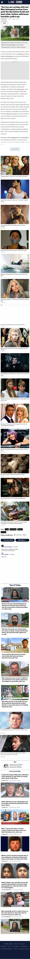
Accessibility (15, 946)
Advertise (22, 943)
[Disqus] (15, 562)
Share (4, 23)
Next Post (21, 540)
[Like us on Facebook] (16, 535)
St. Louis (3, 532)
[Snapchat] (24, 535)
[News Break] (25, 535)
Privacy (9, 946)
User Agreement (24, 946)
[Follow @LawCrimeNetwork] (22, 535)
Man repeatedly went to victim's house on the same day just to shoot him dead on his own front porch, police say (14, 912)
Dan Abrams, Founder (24, 948)
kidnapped (9, 56)
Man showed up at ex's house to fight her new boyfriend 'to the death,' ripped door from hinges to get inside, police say (15, 679)
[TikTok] (17, 535)
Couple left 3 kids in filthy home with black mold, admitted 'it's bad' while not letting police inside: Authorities (15, 776)
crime (6, 529)
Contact (15, 948)
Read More (15, 149)
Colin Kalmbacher (6, 889)
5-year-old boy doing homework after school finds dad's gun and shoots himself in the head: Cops (14, 656)
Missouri (21, 54)
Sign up (14, 137)
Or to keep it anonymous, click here (16, 766)
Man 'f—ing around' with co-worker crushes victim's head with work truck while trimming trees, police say (13, 830)
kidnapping (13, 529)
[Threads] (20, 535)
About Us (16, 943)
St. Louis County (19, 89)
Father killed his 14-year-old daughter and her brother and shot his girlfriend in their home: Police (14, 803)
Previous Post (8, 540)
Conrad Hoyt (4, 19)
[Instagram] (19, 535)
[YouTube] (14, 535)
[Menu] (2, 2)
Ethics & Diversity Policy (6, 948)
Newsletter (3, 946)
